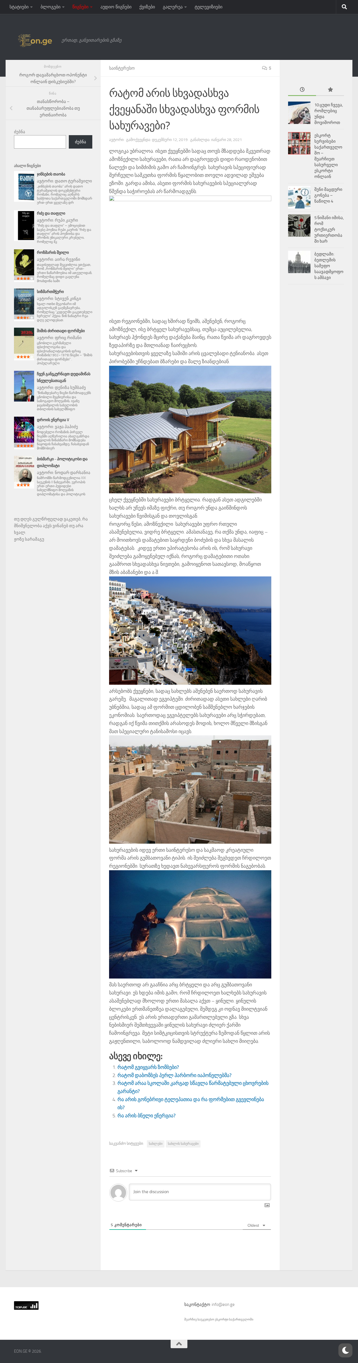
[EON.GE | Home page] (35, 40)
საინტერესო (122, 68)
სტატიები (19, 7)
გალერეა (173, 7)
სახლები (155, 1144)
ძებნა (19, 131)
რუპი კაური (66, 220)
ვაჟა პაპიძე (66, 426)
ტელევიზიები (208, 7)
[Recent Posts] (302, 90)
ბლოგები (50, 7)
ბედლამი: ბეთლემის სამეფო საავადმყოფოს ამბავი (328, 266)
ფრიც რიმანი (68, 337)
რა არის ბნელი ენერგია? (146, 1116)
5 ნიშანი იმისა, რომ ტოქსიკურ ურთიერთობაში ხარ (329, 229)
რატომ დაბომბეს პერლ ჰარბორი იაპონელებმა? (174, 1075)
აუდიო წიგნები (115, 7)
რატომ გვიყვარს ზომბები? (148, 1067)
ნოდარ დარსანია (72, 472)
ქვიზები (147, 7)
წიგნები (80, 7)
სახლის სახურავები (183, 1144)
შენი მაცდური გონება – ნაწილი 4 (328, 195)
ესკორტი (222, 1319)
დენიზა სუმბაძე (70, 387)
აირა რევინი (67, 259)
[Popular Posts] (330, 90)
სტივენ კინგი (68, 298)
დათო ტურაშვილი (73, 181)
